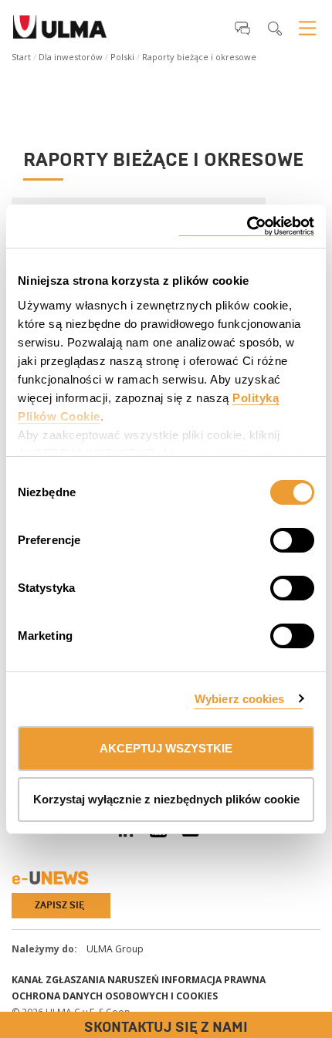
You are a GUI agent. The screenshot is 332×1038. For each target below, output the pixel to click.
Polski (122, 57)
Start (21, 57)
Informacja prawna (213, 979)
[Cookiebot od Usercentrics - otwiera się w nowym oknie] (246, 226)
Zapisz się (59, 905)
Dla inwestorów (71, 57)
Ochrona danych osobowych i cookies (115, 995)
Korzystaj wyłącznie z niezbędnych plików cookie (166, 799)
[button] (242, 27)
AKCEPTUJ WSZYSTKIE (166, 748)
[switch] (273, 538)
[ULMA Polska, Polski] (60, 31)
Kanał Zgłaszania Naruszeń (85, 979)
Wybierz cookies (240, 698)
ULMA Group (115, 948)
